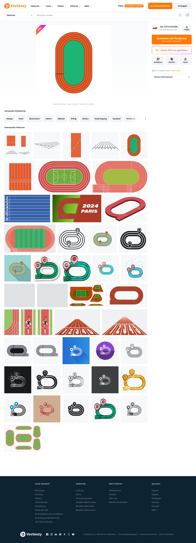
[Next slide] (143, 118)
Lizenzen (80, 490)
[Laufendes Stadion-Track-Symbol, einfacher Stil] (133, 238)
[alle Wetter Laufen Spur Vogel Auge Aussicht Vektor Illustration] (120, 177)
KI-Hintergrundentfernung (47, 518)
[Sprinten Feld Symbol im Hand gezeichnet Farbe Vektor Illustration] (105, 408)
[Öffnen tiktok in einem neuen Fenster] (64, 534)
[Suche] (180, 15)
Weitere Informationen (163, 77)
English (155, 490)
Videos (61, 6)
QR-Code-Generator (44, 521)
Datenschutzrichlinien (148, 534)
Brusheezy (39, 490)
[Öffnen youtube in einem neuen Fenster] (73, 534)
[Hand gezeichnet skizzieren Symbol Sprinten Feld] (76, 379)
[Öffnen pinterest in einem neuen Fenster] (60, 534)
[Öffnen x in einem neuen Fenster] (69, 534)
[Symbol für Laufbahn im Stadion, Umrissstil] (72, 238)
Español (155, 494)
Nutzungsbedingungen (128, 534)
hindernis (130, 118)
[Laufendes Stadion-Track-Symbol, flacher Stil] (17, 268)
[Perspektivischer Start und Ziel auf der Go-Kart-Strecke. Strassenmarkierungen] (52, 295)
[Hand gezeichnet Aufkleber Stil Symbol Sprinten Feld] (46, 268)
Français (155, 506)
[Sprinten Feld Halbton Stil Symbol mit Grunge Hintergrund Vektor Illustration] (46, 408)
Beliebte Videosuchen (85, 510)
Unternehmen (41, 502)
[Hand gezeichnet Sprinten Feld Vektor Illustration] (46, 379)
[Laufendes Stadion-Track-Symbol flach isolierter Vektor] (102, 238)
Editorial (74, 6)
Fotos (48, 6)
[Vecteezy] (15, 6)
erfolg (73, 118)
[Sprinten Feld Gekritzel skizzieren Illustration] (17, 379)
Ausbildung (40, 506)
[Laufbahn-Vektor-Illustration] (29, 238)
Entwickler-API (41, 510)
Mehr (86, 6)
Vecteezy (39, 494)
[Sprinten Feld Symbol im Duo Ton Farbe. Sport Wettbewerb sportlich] (17, 408)
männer (61, 118)
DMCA (78, 494)
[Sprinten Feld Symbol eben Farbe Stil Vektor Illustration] (134, 268)
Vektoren (35, 6)
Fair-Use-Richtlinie (166, 534)
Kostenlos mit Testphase (172, 39)
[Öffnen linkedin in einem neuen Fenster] (56, 534)
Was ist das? (176, 70)
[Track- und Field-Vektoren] (86, 295)
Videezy (38, 498)
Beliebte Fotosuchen (85, 506)
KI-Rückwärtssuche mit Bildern (49, 514)
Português (156, 498)
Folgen (187, 29)
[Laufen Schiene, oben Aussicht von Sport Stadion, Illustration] (126, 295)
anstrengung (101, 118)
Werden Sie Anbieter (118, 502)
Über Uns (113, 498)
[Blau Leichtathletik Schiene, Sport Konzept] (27, 208)
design (9, 118)
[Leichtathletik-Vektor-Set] (23, 438)
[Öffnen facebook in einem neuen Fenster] (47, 534)
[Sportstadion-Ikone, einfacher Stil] (17, 350)
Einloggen (182, 6)
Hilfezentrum (115, 490)
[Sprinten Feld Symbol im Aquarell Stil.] (77, 268)
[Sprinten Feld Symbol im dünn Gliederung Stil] (134, 350)
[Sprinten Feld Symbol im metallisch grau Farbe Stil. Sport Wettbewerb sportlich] (105, 379)
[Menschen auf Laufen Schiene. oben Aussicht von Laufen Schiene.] (11, 322)
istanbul (116, 118)
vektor (49, 118)
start (21, 118)
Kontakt (112, 494)
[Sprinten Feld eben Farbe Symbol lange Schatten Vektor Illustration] (76, 350)
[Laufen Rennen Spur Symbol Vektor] (17, 145)
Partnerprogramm (84, 498)
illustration (34, 118)
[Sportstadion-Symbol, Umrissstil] (46, 350)
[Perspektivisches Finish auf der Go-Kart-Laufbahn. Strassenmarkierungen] (19, 295)
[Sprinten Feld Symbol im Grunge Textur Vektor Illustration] (134, 408)
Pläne (120, 6)
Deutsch (155, 502)
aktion (85, 118)
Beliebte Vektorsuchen (86, 502)
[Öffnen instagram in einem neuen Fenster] (52, 534)
